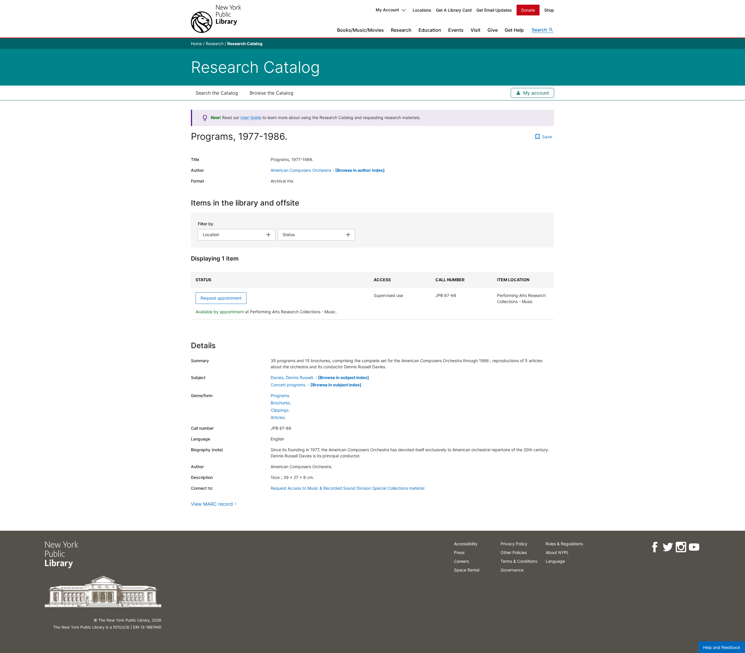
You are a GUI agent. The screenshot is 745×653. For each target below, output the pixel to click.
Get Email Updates (494, 10)
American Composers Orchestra (301, 170)
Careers (461, 561)
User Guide (250, 117)
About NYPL (557, 552)
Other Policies (514, 552)
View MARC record (212, 504)
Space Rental (466, 569)
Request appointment (221, 297)
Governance (512, 569)
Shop (549, 10)
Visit (475, 30)
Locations (422, 10)
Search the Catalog (217, 93)
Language (555, 561)
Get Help (514, 30)
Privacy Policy (514, 543)
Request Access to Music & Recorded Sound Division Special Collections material (347, 488)
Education (429, 30)
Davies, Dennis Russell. (292, 377)
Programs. (280, 395)
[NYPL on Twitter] (667, 547)
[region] (372, 295)
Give (492, 30)
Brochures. (281, 402)
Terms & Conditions (519, 561)
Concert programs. (288, 384)
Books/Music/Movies (360, 30)
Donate (528, 10)
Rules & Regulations (564, 543)
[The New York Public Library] (216, 19)
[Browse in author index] (360, 170)
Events (456, 30)
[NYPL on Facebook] (654, 547)
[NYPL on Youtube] (694, 547)
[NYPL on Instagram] (681, 547)
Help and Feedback (721, 647)
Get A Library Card (454, 10)
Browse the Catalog (271, 93)
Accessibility (466, 543)
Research (401, 30)
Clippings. (280, 410)
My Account (387, 9)
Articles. (278, 417)
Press (459, 552)
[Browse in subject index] (343, 377)
